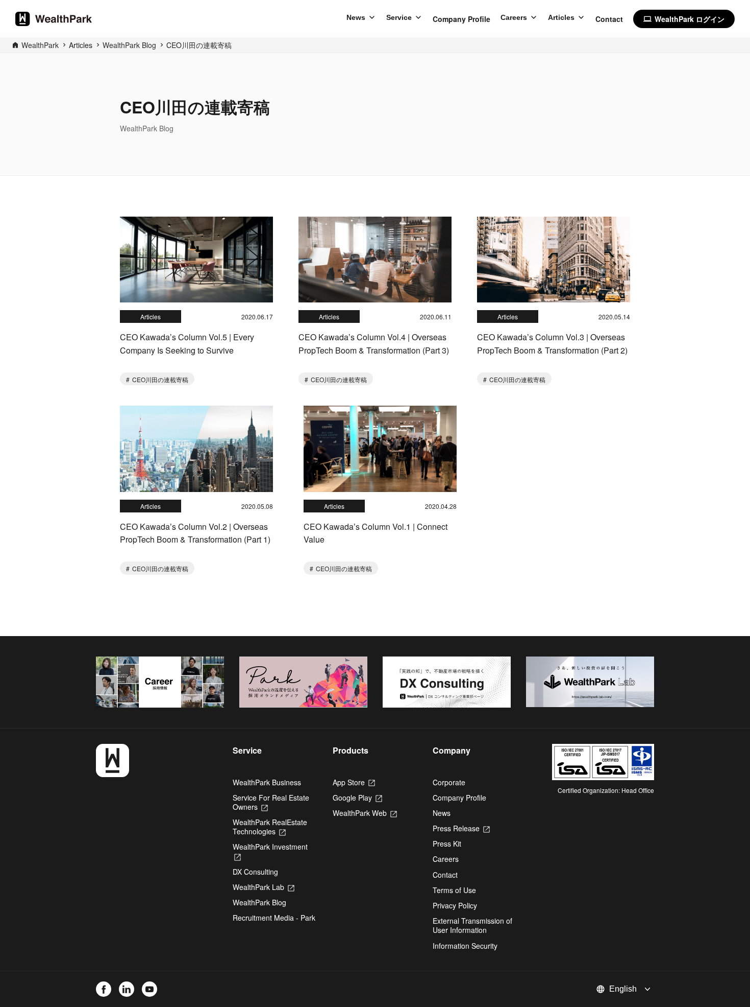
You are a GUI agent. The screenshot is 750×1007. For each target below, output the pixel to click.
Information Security (465, 946)
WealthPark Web (365, 813)
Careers (514, 17)
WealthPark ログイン (683, 19)
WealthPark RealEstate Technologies (270, 826)
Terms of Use (454, 890)
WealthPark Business (267, 782)
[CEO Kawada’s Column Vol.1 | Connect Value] (380, 449)
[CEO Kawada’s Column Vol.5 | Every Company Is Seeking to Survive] (196, 260)
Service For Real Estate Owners (271, 802)
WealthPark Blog (129, 45)
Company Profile (461, 19)
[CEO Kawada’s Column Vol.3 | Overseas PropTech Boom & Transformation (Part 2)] (553, 260)
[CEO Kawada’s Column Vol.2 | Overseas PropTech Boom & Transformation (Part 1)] (196, 449)
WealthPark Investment (270, 851)
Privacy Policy (455, 905)
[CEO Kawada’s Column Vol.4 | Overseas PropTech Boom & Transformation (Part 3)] (375, 260)
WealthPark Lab (263, 887)
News (355, 17)
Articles (561, 17)
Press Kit (447, 843)
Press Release (461, 828)
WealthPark (40, 45)
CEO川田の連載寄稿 (199, 45)
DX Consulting (255, 872)
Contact (609, 19)
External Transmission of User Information (472, 925)
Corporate (449, 782)
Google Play (357, 797)
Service (399, 17)
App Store (354, 782)
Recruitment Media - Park (274, 917)
